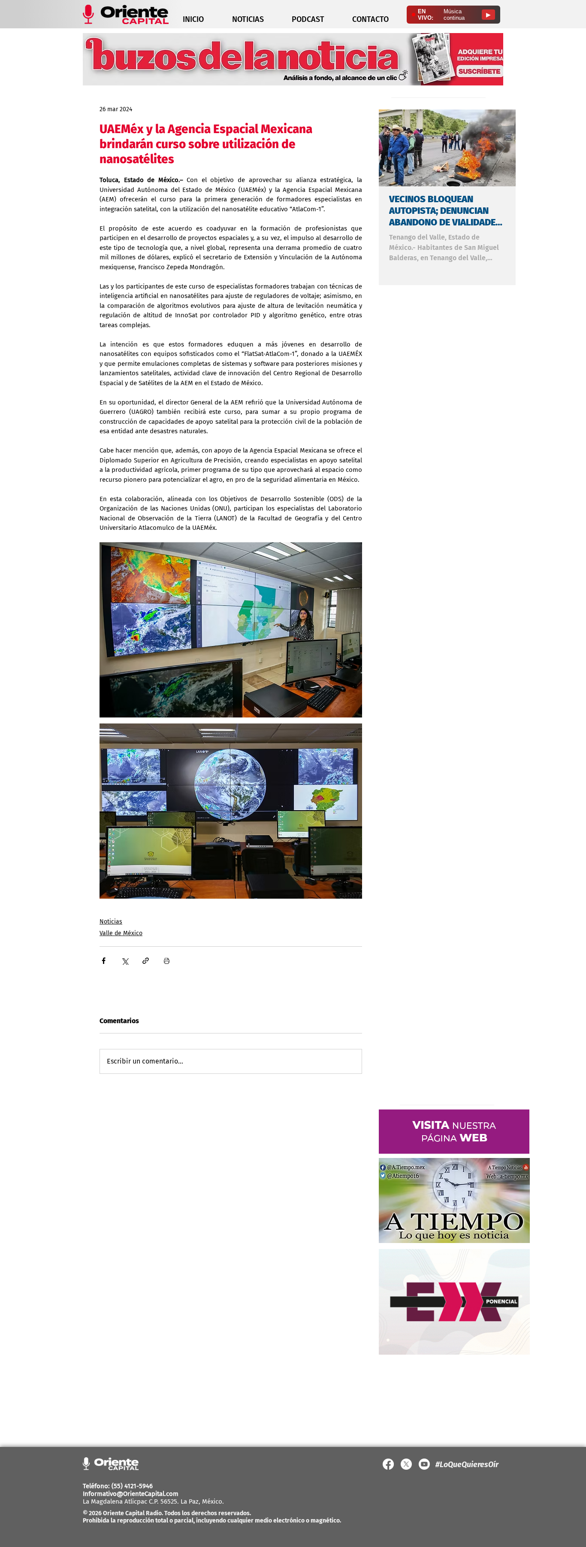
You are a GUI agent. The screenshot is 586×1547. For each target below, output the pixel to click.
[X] (406, 1464)
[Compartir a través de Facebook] (104, 961)
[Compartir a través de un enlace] (146, 961)
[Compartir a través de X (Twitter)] (125, 961)
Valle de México (121, 933)
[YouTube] (424, 1464)
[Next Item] (502, 148)
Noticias (111, 921)
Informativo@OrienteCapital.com (130, 1494)
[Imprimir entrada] (167, 961)
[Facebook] (388, 1464)
